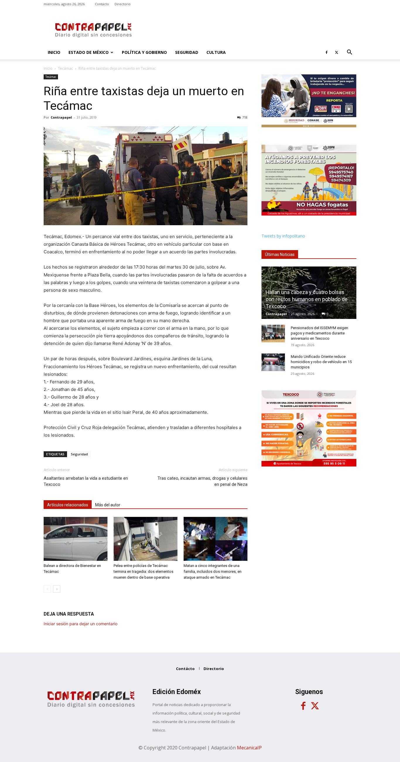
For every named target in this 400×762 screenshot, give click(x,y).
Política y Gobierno (144, 52)
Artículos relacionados (67, 505)
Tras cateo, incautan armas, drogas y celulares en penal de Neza (202, 481)
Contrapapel (61, 117)
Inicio (54, 52)
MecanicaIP (249, 747)
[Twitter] (336, 52)
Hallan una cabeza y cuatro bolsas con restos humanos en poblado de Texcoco (307, 299)
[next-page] (56, 589)
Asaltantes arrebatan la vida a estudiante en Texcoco (86, 481)
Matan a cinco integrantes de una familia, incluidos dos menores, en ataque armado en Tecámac (213, 571)
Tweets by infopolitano (283, 236)
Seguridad (186, 52)
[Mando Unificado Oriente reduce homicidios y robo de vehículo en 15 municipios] (273, 362)
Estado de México (89, 52)
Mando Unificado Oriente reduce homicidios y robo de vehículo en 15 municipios (321, 361)
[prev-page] (47, 589)
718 (244, 117)
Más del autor (107, 505)
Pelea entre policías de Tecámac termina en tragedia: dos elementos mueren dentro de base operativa (143, 571)
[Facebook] (326, 52)
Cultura (216, 52)
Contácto (102, 4)
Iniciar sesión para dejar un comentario (80, 623)
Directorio (122, 4)
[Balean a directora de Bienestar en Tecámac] (75, 539)
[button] (349, 53)
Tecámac (65, 68)
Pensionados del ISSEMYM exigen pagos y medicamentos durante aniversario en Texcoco (319, 333)
